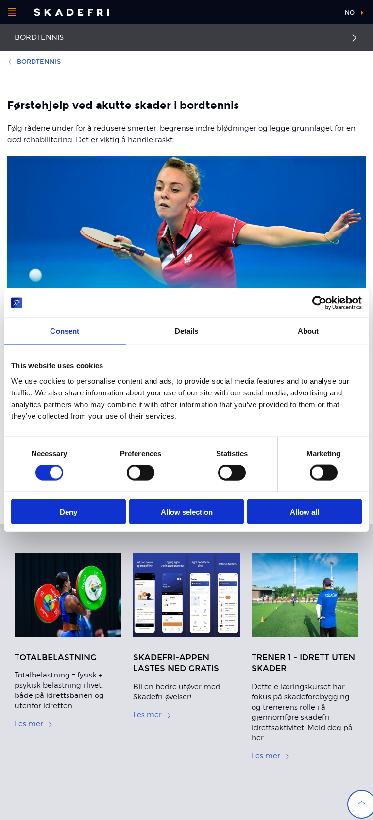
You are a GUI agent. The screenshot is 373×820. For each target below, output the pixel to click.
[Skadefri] (71, 12)
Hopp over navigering (300, 14)
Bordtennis (39, 37)
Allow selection (187, 511)
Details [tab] (187, 331)
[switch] (140, 473)
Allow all (304, 511)
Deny (68, 511)
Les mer (29, 723)
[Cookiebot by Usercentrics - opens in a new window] (319, 303)
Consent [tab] (64, 331)
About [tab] (308, 331)
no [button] (350, 12)
